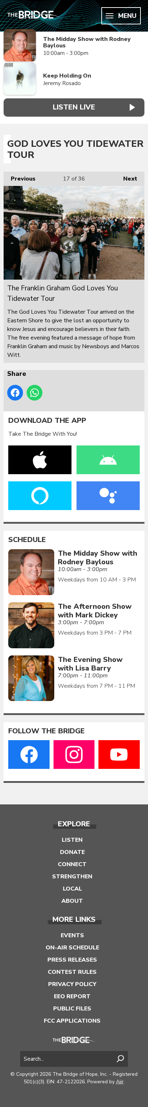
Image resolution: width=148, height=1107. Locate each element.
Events (72, 935)
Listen (72, 840)
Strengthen (72, 877)
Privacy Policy (72, 984)
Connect (72, 864)
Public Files (72, 1009)
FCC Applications (72, 1021)
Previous (20, 179)
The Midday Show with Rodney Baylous (87, 42)
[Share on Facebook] (15, 393)
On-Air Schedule (72, 948)
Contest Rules (72, 972)
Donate (72, 852)
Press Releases (72, 960)
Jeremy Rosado (62, 83)
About (72, 901)
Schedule (27, 539)
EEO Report (72, 996)
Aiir (120, 1081)
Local (72, 889)
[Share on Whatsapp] (34, 393)
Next (126, 179)
